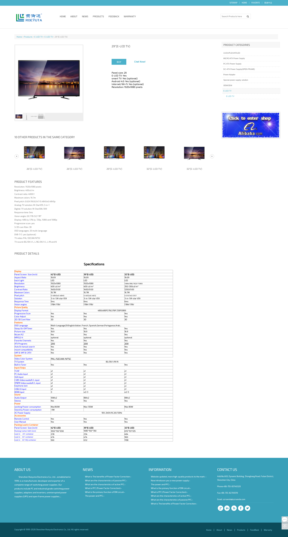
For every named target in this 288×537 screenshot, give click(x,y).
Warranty (130, 16)
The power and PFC (94, 495)
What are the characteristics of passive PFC (105, 480)
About (73, 16)
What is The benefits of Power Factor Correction (107, 476)
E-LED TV (38, 36)
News (85, 16)
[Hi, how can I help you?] (285, 519)
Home (63, 16)
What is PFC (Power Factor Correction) (102, 488)
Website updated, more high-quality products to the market (179, 476)
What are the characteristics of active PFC (104, 484)
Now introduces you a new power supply (170, 480)
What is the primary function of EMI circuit (104, 492)
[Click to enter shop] (250, 136)
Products (98, 16)
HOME (244, 3)
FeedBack (113, 16)
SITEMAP (233, 3)
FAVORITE (255, 3)
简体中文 (268, 3)
